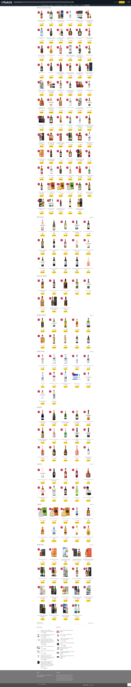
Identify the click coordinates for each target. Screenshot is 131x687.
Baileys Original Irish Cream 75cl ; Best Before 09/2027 (51, 38)
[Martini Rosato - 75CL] (61, 49)
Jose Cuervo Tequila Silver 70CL (77, 518)
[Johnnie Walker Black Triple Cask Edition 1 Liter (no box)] (80, 153)
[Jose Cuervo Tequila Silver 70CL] (77, 512)
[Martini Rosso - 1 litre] (61, 153)
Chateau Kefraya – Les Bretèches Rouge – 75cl (54, 269)
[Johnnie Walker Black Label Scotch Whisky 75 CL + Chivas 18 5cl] (89, 14)
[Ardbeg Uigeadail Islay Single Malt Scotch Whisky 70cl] (42, 608)
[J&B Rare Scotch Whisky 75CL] (65, 322)
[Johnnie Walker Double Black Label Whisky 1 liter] (51, 153)
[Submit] (73, 2)
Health (82, 5)
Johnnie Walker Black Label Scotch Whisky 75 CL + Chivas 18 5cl (89, 21)
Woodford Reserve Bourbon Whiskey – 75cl (41, 108)
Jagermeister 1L (51, 125)
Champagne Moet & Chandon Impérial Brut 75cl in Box (61, 38)
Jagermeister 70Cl (79, 192)
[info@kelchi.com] (114, 2)
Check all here (90, 623)
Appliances (51, 5)
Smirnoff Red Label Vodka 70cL (42, 401)
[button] (122, 2)
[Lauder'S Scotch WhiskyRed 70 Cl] (42, 339)
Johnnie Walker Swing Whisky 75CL (80, 91)
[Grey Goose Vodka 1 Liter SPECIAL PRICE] (77, 359)
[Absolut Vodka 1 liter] (70, 102)
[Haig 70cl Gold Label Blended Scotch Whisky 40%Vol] (88, 339)
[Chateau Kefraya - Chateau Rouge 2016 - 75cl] (77, 261)
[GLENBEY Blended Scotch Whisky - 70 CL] (54, 339)
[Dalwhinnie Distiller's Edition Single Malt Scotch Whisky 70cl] (77, 552)
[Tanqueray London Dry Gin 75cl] (51, 14)
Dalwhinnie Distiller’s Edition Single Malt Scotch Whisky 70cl (77, 560)
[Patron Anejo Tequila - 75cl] (61, 186)
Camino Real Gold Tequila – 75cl (51, 56)
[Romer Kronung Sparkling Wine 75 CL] (89, 170)
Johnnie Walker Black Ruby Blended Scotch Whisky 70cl (61, 73)
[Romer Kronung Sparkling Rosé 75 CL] (70, 170)
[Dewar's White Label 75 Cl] (65, 339)
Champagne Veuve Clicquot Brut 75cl (88, 421)
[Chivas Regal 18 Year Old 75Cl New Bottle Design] (61, 14)
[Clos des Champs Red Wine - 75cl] (88, 225)
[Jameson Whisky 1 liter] (89, 49)
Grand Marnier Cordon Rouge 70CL (88, 479)
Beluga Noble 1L (54, 401)
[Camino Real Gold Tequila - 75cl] (51, 49)
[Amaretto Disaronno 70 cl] (80, 136)
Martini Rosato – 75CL (60, 55)
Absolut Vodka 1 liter (70, 107)
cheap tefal (71, 675)
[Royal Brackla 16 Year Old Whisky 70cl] (54, 608)
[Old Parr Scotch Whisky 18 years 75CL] (41, 119)
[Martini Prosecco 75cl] (41, 67)
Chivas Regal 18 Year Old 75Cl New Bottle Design (60, 21)
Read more (79, 25)
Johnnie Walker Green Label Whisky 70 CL (41, 209)
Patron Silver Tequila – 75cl (70, 192)
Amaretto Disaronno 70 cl (80, 142)
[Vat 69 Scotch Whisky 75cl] (61, 170)
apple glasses (61, 675)
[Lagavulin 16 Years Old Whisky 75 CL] (41, 136)
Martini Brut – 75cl (51, 72)
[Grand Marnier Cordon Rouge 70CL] (88, 473)
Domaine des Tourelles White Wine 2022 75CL (89, 192)
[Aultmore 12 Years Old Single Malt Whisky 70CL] (42, 590)
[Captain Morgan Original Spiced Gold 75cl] (89, 32)
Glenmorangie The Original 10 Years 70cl (42, 159)
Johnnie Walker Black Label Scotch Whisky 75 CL (42, 21)
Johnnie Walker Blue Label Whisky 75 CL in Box (89, 73)
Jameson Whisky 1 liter (89, 55)
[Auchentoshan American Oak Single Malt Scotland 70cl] (80, 203)
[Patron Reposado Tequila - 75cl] (51, 186)
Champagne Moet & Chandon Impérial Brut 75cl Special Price (70, 91)
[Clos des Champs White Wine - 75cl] (65, 225)
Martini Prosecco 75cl (41, 72)
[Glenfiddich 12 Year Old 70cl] (70, 136)
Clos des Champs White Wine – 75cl (65, 232)
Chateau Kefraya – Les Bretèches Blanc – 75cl (77, 250)
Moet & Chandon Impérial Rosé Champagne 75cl (42, 422)
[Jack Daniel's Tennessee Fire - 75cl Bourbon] (80, 170)
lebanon (58, 678)
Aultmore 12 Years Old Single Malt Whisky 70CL (43, 597)
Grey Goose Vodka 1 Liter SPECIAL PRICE (77, 366)
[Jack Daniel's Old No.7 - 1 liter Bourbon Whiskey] (41, 49)
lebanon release (62, 678)
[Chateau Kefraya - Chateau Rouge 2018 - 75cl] (65, 261)
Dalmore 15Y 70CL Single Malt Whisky (42, 560)
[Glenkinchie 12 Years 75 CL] (65, 590)
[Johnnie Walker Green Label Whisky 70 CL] (41, 203)
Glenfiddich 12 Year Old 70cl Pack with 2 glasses (80, 21)
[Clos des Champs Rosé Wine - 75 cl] (65, 243)
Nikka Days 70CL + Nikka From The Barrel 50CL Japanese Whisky (51, 91)
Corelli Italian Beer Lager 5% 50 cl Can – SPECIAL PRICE (70, 56)
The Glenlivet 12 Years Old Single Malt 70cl (51, 209)
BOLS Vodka (42, 383)
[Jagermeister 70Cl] (80, 186)
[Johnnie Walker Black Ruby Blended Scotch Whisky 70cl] (61, 67)
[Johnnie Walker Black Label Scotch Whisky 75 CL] (41, 14)
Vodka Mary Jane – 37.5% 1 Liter (54, 383)
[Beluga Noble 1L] (54, 394)
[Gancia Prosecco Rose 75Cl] (77, 450)
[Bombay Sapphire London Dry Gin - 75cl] (41, 32)
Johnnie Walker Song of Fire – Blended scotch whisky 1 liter (60, 209)
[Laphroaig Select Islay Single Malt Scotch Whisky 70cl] (80, 102)
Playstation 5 (71, 678)
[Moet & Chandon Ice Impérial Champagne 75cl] (88, 450)
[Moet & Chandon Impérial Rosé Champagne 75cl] (42, 415)
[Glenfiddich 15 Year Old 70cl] (54, 572)
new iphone (66, 678)
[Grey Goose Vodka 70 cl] (70, 14)
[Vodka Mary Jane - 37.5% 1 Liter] (54, 376)
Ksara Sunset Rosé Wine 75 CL (42, 231)
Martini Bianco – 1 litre (54, 497)
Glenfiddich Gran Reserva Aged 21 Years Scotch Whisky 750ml (88, 560)
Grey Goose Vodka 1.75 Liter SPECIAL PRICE (89, 143)
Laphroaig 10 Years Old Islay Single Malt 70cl (41, 91)
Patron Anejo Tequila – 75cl (61, 192)
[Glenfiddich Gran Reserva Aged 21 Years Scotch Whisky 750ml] (88, 552)
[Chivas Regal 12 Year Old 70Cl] (61, 102)
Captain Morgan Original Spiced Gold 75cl (89, 38)
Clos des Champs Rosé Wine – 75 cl (65, 250)
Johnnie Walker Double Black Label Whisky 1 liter (51, 159)
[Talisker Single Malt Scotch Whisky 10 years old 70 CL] (65, 608)
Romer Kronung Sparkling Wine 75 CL (89, 176)
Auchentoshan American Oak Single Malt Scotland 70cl (80, 209)
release (62, 680)
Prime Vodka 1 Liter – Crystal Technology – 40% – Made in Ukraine (80, 56)
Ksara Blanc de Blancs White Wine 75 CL (54, 232)
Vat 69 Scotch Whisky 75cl (61, 175)
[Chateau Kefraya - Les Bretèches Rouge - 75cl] (54, 261)
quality (60, 680)
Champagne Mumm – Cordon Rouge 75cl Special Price (80, 73)
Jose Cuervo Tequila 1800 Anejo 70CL (88, 519)
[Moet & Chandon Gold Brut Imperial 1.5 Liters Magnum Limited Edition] (89, 119)
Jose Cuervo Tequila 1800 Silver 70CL (54, 538)
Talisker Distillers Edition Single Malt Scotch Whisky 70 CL (77, 597)
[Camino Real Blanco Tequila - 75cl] (77, 530)
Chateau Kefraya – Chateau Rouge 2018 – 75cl (65, 269)
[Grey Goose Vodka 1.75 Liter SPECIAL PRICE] (89, 136)
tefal (71, 680)
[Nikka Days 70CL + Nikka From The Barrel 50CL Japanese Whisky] (51, 84)
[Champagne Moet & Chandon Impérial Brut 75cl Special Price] (70, 84)
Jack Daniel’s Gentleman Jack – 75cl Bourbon (51, 143)
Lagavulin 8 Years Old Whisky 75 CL (60, 91)
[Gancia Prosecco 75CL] (65, 450)
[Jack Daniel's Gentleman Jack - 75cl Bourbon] (51, 136)
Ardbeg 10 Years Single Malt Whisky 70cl (54, 597)
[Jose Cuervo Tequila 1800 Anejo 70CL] (88, 512)
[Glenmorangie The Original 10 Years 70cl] (41, 153)
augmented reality (66, 675)
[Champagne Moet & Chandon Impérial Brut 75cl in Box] (61, 32)
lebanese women (68, 676)
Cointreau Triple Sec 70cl (70, 159)
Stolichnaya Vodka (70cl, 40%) (42, 365)
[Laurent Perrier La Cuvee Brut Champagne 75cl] (77, 415)
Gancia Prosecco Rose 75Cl (77, 457)
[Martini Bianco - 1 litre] (54, 490)
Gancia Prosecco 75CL (65, 457)
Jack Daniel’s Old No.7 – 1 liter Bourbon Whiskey (41, 56)
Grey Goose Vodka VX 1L (77, 383)
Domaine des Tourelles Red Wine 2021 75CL (54, 250)
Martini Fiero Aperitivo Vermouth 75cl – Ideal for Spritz (43, 498)
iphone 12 (64, 676)
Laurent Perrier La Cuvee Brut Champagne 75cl (77, 422)
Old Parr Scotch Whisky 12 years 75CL (80, 38)
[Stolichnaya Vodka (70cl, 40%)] (42, 359)
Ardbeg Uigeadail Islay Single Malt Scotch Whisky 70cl (42, 616)
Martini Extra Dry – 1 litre (77, 497)
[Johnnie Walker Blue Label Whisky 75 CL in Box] (89, 67)
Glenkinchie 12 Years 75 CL (65, 597)
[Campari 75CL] (89, 153)
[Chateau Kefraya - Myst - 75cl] (88, 261)
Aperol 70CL (41, 175)
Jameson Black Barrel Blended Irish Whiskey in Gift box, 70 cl (54, 308)
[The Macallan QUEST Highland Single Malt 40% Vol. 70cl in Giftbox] (65, 552)
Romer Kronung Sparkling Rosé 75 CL (70, 176)
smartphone (66, 680)
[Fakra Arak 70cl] (70, 203)
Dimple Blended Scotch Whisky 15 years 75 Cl (70, 38)
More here (91, 217)
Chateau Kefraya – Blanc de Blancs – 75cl (88, 250)
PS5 (57, 680)
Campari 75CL (89, 159)
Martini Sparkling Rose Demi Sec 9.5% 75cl (42, 457)
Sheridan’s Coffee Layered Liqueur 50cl (88, 497)
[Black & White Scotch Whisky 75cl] (70, 119)
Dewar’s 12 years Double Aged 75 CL (41, 192)
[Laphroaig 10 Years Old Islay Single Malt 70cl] (41, 84)
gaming (61, 676)
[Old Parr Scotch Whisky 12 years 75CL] (80, 32)
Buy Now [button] (41, 25)
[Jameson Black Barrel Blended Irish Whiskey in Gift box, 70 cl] (54, 301)
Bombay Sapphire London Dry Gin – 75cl (42, 38)
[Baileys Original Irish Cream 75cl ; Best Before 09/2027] (51, 32)
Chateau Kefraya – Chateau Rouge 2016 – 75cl (77, 269)
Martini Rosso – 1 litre (61, 159)
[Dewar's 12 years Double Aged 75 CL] (41, 186)
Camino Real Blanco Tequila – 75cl (77, 537)
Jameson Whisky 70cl (89, 107)
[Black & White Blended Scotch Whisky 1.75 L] (88, 322)
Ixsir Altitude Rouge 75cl (42, 268)
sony (69, 680)
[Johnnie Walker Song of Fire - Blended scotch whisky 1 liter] (61, 203)
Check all (91, 315)
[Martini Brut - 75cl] (51, 67)
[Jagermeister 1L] (51, 119)
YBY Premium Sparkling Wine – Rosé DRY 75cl (88, 440)
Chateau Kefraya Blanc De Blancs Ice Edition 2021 (77, 232)
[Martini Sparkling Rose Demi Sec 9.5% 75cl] (42, 450)
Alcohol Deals (86, 5)
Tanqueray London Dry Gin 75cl (51, 21)
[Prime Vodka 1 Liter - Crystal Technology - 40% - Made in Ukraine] (80, 49)
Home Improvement (58, 5)
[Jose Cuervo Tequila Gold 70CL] (61, 119)
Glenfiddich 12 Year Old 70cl (70, 142)
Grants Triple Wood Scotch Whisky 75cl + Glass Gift (61, 143)
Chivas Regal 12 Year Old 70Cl (60, 108)
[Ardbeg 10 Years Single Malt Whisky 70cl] (54, 590)
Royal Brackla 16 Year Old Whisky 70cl (54, 616)
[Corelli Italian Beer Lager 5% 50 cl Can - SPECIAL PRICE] (70, 49)
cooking (58, 676)
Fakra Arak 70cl (70, 208)
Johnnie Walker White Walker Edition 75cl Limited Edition (80, 126)
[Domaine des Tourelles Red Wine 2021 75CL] (54, 243)
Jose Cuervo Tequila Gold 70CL (61, 126)
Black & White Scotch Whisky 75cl (70, 126)
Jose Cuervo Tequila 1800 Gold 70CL (42, 538)
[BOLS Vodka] (42, 376)
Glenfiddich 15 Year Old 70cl (54, 578)
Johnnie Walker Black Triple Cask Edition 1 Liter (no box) (80, 159)
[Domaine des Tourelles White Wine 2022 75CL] (89, 186)
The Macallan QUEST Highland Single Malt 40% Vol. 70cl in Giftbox (65, 560)
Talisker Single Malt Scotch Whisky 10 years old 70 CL (65, 616)
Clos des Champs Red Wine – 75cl (88, 231)
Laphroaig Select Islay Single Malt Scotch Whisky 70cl (80, 108)
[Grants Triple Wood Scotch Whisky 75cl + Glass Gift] (61, 136)
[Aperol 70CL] (41, 170)
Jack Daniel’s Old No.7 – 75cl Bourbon (65, 290)
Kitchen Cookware (45, 5)
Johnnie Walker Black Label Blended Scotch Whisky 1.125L (70, 73)
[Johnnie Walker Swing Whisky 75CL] (80, 84)
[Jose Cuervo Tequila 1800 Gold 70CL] (42, 530)
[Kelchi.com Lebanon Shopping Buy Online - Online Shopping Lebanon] (6, 2)
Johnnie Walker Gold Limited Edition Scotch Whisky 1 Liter (51, 108)
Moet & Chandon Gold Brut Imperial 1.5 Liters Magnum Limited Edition (89, 126)
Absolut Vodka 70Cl (51, 175)
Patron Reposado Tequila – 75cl (51, 192)
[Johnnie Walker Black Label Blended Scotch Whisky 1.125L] (70, 67)
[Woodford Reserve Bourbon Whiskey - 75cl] (41, 102)
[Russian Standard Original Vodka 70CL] (89, 84)
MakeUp (71, 5)
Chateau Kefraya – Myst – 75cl (88, 268)
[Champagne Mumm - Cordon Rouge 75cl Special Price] (80, 67)
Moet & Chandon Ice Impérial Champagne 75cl (88, 457)
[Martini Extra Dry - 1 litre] (77, 490)
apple (57, 675)
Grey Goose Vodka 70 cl (70, 20)
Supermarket (66, 5)
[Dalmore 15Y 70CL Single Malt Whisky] (42, 552)
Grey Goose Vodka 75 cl (88, 383)
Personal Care (76, 5)
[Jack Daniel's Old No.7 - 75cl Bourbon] (65, 283)
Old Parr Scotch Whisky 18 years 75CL (42, 126)
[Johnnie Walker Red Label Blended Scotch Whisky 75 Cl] (77, 322)
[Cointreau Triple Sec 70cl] (70, 153)
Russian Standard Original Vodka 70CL (89, 91)
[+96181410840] (117, 2)
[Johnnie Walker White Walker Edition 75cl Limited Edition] (80, 119)
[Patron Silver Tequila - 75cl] (70, 186)
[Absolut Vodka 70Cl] (51, 170)
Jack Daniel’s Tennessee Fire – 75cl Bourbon (80, 176)
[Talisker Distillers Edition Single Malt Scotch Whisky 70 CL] (77, 590)
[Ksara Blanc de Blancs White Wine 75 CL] (54, 225)
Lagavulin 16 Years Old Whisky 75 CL (41, 143)
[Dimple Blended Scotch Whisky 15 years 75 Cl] (70, 32)
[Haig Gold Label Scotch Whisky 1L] (77, 339)
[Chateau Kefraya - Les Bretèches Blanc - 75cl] (77, 243)
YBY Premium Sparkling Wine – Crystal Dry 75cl (77, 440)
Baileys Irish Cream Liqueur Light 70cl (43, 479)
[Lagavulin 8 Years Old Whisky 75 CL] (61, 84)
